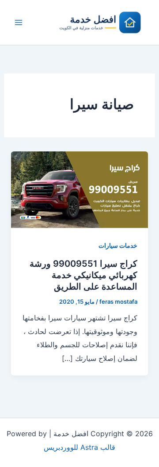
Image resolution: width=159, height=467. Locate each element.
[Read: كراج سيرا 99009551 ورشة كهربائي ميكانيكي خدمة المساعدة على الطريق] (79, 188)
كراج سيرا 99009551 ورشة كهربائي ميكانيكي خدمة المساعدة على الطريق (83, 275)
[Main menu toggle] (18, 22)
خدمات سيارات (117, 245)
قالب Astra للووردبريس (79, 447)
